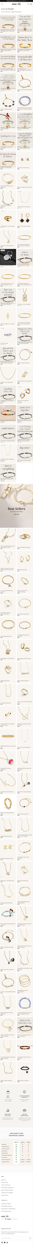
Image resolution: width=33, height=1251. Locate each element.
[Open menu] (2, 4)
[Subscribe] (30, 1238)
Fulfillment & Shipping (7, 1192)
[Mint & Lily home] (16, 4)
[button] (31, 4)
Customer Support (6, 1203)
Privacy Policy (4, 1182)
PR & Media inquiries (6, 1206)
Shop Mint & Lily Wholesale (8, 1208)
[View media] (16, 506)
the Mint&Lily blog (6, 1211)
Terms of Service (5, 1185)
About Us (3, 1180)
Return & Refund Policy (7, 1190)
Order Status (4, 1195)
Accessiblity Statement (7, 1187)
